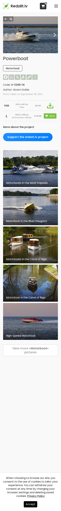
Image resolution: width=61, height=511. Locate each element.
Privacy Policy (36, 496)
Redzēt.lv (19, 6)
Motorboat (13, 68)
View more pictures (30, 350)
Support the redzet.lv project (27, 137)
